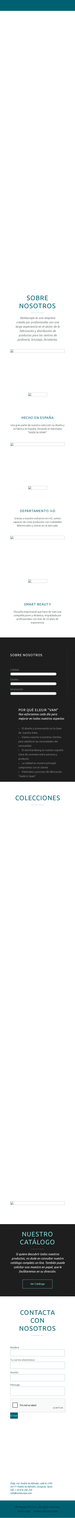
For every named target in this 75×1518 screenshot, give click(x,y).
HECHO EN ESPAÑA (37, 417)
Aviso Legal (23, 1511)
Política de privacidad (46, 1511)
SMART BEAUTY (37, 604)
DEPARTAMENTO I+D (37, 511)
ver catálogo (37, 1283)
